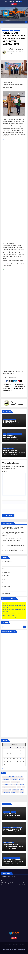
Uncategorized (6, 593)
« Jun (3, 768)
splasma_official (14, 792)
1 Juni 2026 (7, 817)
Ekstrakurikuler (6, 575)
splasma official (6, 792)
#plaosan (21, 51)
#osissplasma (6, 779)
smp (10, 789)
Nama (4, 499)
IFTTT (11, 784)
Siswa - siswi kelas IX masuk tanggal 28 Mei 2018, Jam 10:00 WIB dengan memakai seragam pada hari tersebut (13, 613)
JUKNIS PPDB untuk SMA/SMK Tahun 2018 (13, 617)
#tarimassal (5, 784)
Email (4, 507)
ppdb (23, 787)
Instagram (16, 784)
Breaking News (17, 30)
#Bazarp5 (5, 776)
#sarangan (13, 53)
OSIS (3, 579)
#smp (18, 53)
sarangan (5, 789)
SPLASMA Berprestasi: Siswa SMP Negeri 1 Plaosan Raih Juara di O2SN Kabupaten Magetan (13, 534)
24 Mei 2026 (7, 848)
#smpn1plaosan (11, 55)
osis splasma (13, 787)
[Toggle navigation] (13, 22)
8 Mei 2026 (7, 863)
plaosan (19, 787)
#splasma (18, 55)
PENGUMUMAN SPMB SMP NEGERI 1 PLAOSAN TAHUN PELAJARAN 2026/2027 (14, 950)
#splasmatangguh (15, 781)
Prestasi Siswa (6, 590)
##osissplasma (19, 49)
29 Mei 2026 (7, 833)
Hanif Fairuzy (14, 425)
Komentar (5, 471)
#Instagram (10, 51)
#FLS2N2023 (11, 776)
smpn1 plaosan (12, 48)
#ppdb (9, 53)
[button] (23, 22)
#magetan (15, 51)
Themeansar (13, 945)
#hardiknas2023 (19, 776)
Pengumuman (13, 419)
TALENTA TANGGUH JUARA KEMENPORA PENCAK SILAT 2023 (19, 386)
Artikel (4, 565)
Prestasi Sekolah (6, 586)
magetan (22, 784)
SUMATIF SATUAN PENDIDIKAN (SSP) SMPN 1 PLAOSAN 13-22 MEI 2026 (13, 452)
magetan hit (5, 787)
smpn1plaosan (15, 789)
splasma (22, 789)
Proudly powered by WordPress (10, 944)
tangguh (22, 792)
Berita (11, 30)
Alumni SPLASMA (6, 30)
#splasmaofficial (6, 781)
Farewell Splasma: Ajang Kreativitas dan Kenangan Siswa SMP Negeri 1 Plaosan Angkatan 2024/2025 (12, 551)
